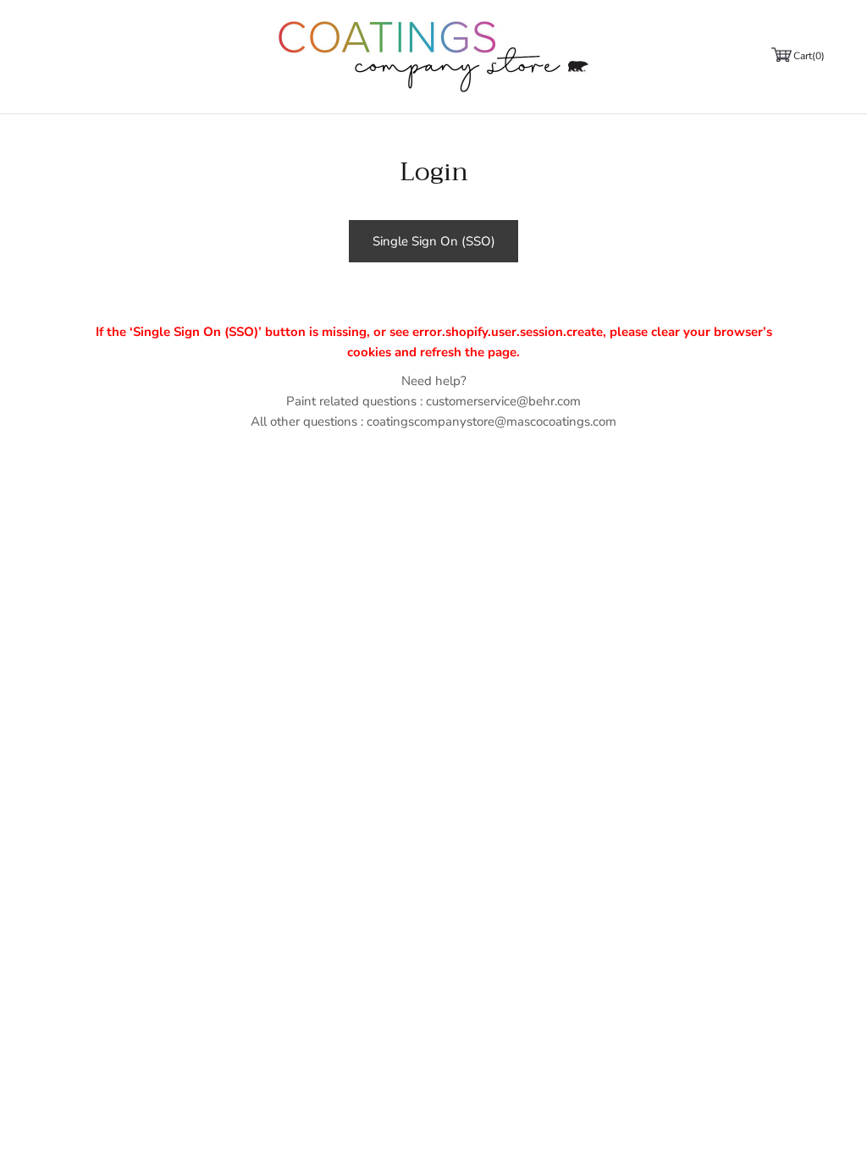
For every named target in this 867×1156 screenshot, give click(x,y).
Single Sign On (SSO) (434, 241)
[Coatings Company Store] (433, 56)
